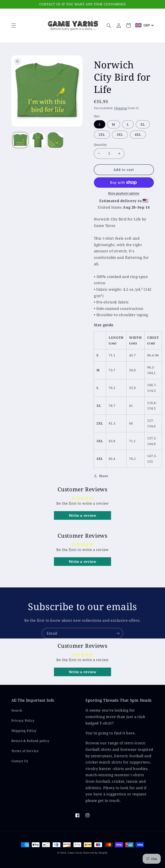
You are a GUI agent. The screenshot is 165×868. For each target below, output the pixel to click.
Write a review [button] (82, 515)
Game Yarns (75, 852)
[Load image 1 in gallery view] (20, 140)
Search (16, 710)
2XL (102, 134)
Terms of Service (25, 751)
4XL (138, 134)
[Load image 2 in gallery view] (38, 140)
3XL (120, 134)
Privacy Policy (23, 720)
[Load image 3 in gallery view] (55, 140)
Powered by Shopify (95, 852)
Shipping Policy (24, 730)
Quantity (100, 144)
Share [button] (103, 476)
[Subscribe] (118, 633)
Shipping (120, 108)
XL (143, 124)
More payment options (123, 193)
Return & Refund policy (30, 740)
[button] (13, 25)
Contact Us (19, 761)
